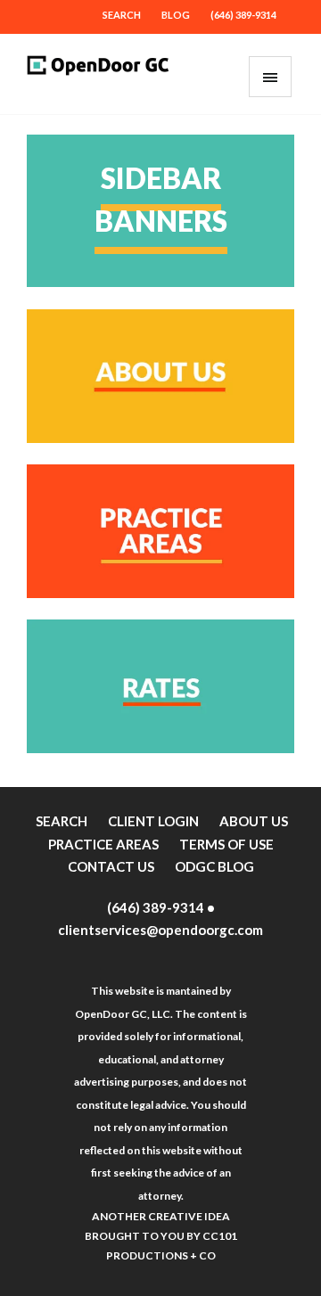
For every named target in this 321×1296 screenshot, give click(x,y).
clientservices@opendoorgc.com (160, 930)
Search (122, 15)
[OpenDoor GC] (98, 74)
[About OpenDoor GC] (160, 437)
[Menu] (270, 76)
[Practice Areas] (160, 592)
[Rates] (160, 747)
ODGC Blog (214, 866)
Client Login (153, 821)
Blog (175, 15)
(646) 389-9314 (243, 15)
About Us (253, 821)
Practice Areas (103, 844)
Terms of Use (226, 844)
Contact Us (111, 866)
